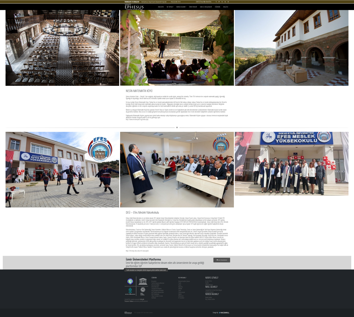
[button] (216, 1)
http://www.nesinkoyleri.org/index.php (137, 119)
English (225, 7)
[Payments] (213, 313)
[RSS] (225, 1)
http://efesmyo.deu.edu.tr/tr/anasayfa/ (137, 251)
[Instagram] (228, 1)
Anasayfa (161, 7)
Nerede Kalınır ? (181, 7)
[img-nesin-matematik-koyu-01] (62, 48)
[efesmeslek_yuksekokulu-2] (177, 170)
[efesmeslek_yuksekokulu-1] (62, 170)
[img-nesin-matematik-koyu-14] (291, 48)
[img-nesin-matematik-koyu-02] (177, 48)
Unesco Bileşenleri (206, 7)
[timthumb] (291, 164)
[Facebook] (219, 1)
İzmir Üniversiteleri (222, 260)
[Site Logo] (134, 7)
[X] (222, 1)
